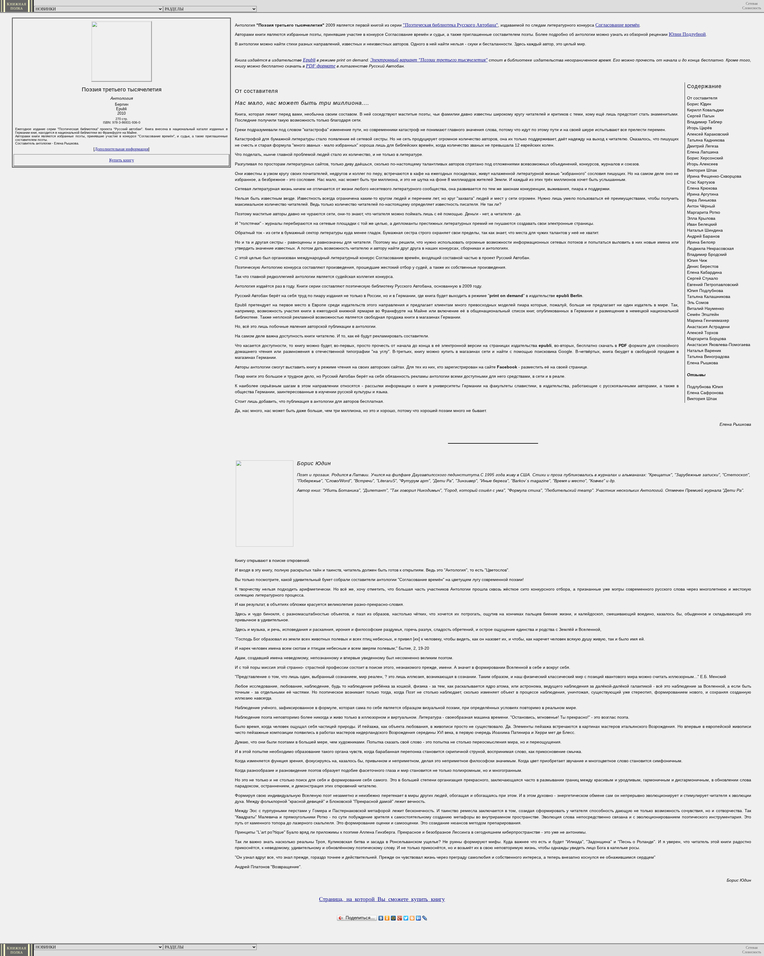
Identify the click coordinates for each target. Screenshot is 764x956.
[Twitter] (406, 918)
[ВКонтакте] (381, 918)
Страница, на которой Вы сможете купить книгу (382, 899)
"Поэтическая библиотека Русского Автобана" (450, 24)
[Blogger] (412, 918)
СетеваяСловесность (751, 5)
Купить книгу (121, 160)
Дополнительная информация (121, 149)
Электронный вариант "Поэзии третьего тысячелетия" (429, 59)
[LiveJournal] (425, 918)
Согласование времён (617, 24)
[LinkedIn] (418, 918)
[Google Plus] (400, 918)
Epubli (309, 59)
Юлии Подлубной (687, 34)
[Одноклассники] (387, 918)
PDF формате (320, 65)
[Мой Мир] (393, 918)
